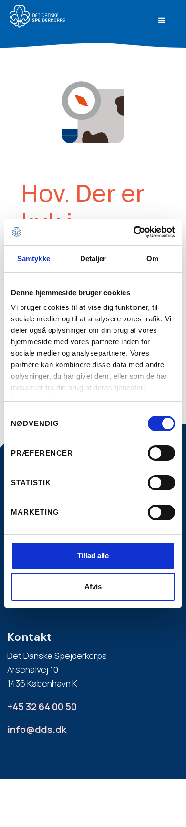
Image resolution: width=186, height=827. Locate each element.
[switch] (161, 453)
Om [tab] (152, 258)
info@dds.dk (36, 729)
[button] (162, 20)
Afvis (93, 587)
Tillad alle (93, 555)
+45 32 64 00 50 (42, 706)
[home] (61, 16)
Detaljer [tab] (93, 258)
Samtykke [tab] (33, 258)
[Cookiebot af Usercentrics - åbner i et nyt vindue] (134, 232)
